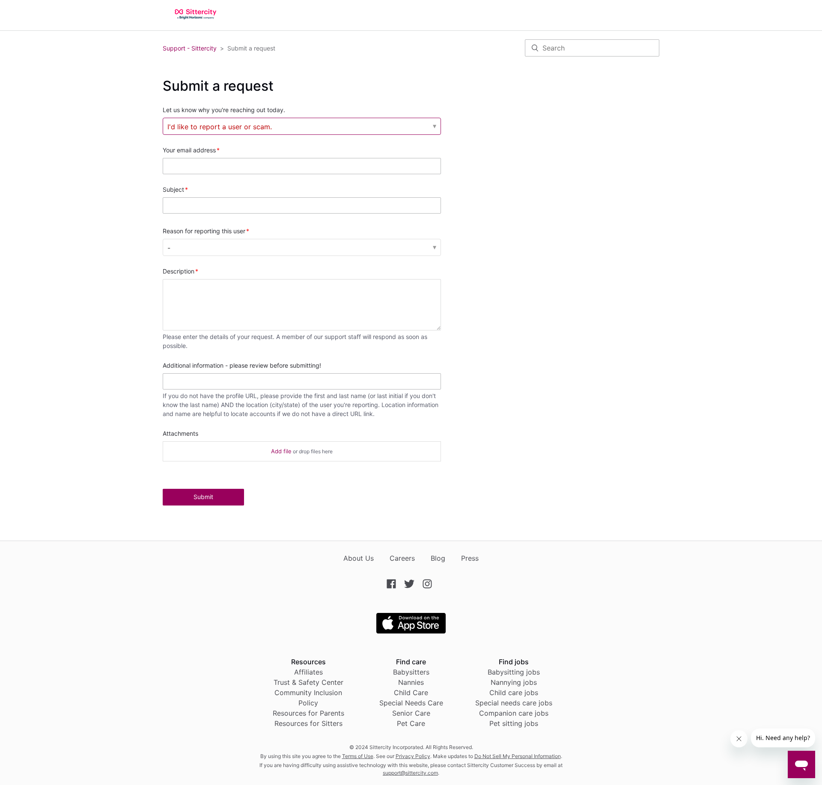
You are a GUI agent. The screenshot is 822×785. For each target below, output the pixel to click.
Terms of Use (357, 756)
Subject (173, 189)
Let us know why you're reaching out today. (224, 109)
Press (470, 558)
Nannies (411, 682)
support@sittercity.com (410, 773)
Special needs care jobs (513, 703)
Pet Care (411, 723)
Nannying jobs (514, 682)
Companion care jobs (513, 713)
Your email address (189, 150)
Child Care (411, 692)
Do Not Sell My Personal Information (517, 756)
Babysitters (411, 672)
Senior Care (411, 713)
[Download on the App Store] (411, 631)
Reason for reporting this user (204, 231)
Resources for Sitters (308, 723)
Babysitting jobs (514, 672)
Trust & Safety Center (308, 682)
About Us (358, 558)
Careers (402, 558)
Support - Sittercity (190, 48)
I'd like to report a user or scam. (219, 126)
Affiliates (308, 672)
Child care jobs (513, 692)
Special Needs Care (411, 703)
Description (178, 271)
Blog (438, 558)
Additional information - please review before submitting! (242, 365)
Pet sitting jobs (513, 723)
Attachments (180, 433)
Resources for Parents (308, 713)
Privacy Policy (413, 756)
